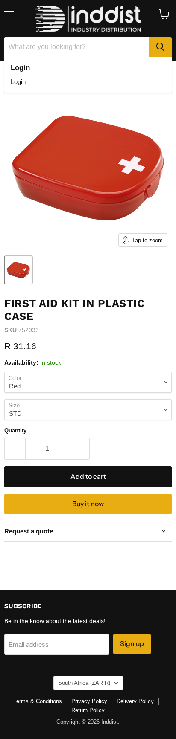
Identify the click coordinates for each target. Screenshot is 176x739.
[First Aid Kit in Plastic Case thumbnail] (18, 270)
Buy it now (88, 504)
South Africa (84, 683)
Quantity (15, 430)
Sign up (132, 644)
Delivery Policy (135, 701)
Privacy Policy (89, 701)
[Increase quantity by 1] (79, 448)
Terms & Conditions (37, 701)
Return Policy (88, 710)
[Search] (160, 47)
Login (18, 81)
